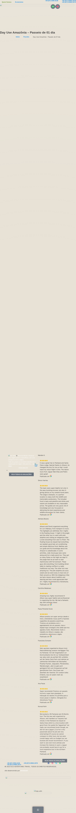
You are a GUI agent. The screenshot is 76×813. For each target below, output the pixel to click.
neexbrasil (24, 770)
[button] (50, 4)
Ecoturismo (19, 2)
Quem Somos (6, 2)
